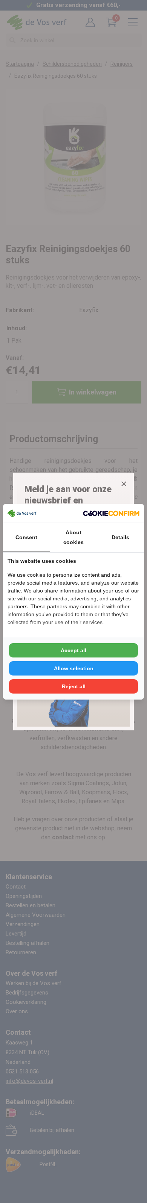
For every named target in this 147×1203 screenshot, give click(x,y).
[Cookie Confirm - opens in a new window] (111, 513)
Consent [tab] (26, 537)
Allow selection (73, 668)
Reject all (74, 686)
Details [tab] (120, 537)
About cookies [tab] (73, 537)
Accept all (73, 650)
